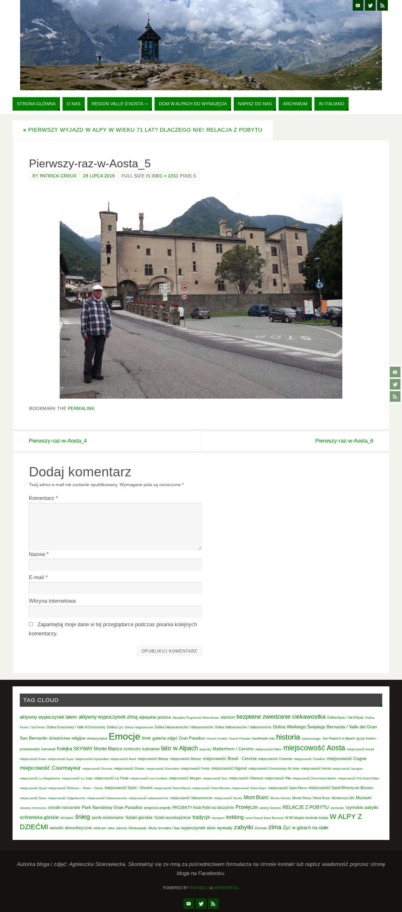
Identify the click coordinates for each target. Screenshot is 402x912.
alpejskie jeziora (155, 717)
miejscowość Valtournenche (191, 798)
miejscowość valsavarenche (149, 798)
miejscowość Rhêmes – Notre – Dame (75, 788)
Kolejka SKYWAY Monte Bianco (89, 748)
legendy (205, 749)
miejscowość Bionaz (153, 759)
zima (274, 827)
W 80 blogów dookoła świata (306, 818)
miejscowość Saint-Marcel (172, 788)
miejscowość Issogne (347, 768)
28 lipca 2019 (99, 175)
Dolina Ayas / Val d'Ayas (345, 717)
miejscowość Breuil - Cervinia (230, 759)
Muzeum (364, 797)
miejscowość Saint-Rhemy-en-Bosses (340, 788)
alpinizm (227, 717)
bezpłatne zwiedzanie (263, 717)
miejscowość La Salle (77, 778)
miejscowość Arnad (360, 749)
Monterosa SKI (343, 798)
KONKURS (132, 749)
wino (111, 828)
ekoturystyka (97, 738)
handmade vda (263, 738)
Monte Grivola (280, 798)
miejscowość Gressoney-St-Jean (274, 768)
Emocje (124, 736)
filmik (146, 738)
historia (288, 737)
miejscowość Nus (215, 778)
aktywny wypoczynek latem (48, 717)
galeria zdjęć (164, 738)
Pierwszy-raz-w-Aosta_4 (58, 441)
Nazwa (39, 554)
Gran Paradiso (192, 738)
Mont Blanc (256, 797)
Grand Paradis (239, 738)
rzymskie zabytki (361, 807)
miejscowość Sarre (33, 798)
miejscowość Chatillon (309, 759)
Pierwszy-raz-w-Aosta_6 (344, 441)
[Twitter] (395, 384)
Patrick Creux (58, 175)
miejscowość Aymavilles (92, 759)
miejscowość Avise (33, 759)
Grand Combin (217, 738)
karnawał (48, 749)
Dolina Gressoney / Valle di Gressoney (76, 727)
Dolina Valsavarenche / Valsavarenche (184, 727)
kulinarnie (151, 749)
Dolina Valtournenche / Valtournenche (243, 727)
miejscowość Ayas (60, 759)
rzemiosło (337, 808)
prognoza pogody (157, 808)
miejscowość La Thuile (111, 778)
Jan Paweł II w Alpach (338, 738)
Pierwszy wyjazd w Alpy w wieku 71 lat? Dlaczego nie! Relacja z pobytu (142, 130)
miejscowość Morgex (185, 778)
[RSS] (395, 396)
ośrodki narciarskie (64, 807)
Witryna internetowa (52, 601)
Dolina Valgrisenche (139, 727)
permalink (81, 408)
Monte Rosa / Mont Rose (311, 798)
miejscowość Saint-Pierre (287, 788)
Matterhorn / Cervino (233, 749)
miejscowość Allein (268, 749)
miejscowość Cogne (347, 758)
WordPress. (226, 888)
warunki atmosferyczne (71, 828)
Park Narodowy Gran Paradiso (112, 807)
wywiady (224, 828)
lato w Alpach (179, 748)
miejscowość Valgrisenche (66, 798)
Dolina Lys (115, 727)
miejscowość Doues (129, 768)
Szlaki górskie (139, 817)
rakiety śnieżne (270, 808)
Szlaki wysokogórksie (172, 817)
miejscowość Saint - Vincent (128, 788)
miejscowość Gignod (229, 768)
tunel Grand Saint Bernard (264, 818)
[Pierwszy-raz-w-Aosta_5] (201, 293)
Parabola (199, 888)
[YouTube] (395, 372)
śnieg (82, 816)
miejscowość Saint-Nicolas (211, 788)
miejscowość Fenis (195, 768)
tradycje (201, 817)
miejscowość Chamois (275, 759)
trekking (235, 817)
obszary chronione (33, 808)
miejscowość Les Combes (148, 778)
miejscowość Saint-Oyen (249, 788)
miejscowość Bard (123, 759)
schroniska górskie (39, 817)
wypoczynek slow (198, 827)
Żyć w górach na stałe (305, 827)
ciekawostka (309, 716)
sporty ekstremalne (107, 817)
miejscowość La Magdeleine (40, 778)
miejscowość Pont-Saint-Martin (314, 778)
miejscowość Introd (316, 768)
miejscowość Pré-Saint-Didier (358, 778)
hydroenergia (311, 738)
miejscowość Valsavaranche (107, 798)
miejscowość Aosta (314, 748)
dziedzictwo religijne (67, 738)
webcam (99, 828)
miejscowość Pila (278, 778)
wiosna (121, 828)
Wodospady (137, 828)
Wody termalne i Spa (164, 828)
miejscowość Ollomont (246, 778)
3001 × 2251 (165, 175)
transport (218, 818)
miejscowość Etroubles (162, 768)
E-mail (38, 577)
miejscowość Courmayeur (50, 768)
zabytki (243, 827)
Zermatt (261, 828)
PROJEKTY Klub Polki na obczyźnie (203, 807)
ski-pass (66, 818)
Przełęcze (247, 807)
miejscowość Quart (33, 788)
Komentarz (43, 498)
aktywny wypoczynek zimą (108, 717)
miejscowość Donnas (97, 768)
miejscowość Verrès (228, 798)
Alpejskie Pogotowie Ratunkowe (195, 717)
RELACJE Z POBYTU (306, 807)
